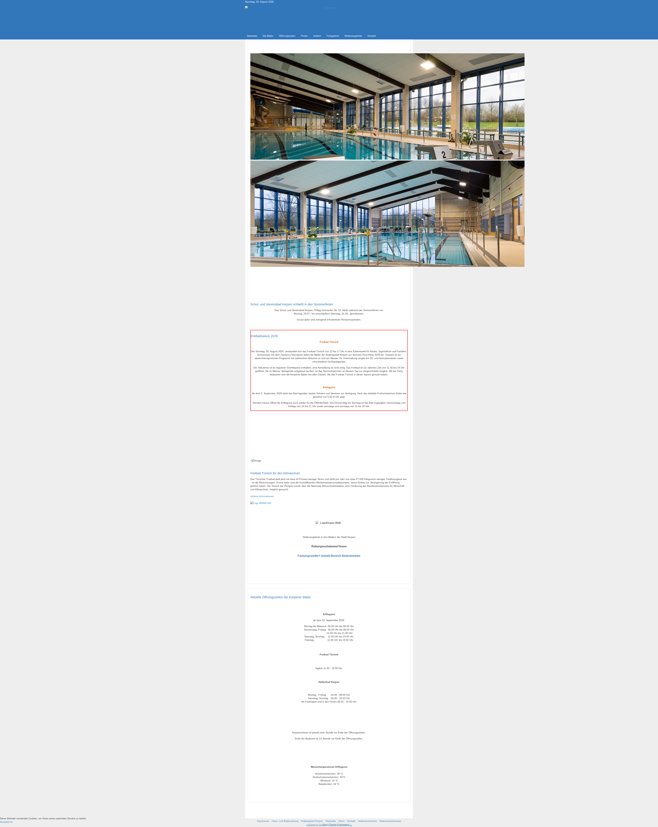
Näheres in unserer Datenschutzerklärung (329, 825)
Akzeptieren (6, 821)
